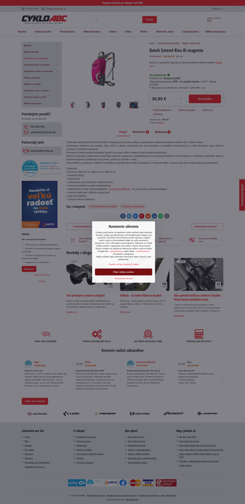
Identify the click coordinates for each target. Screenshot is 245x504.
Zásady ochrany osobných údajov (123, 264)
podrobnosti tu (116, 251)
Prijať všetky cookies (123, 272)
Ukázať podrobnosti (123, 278)
